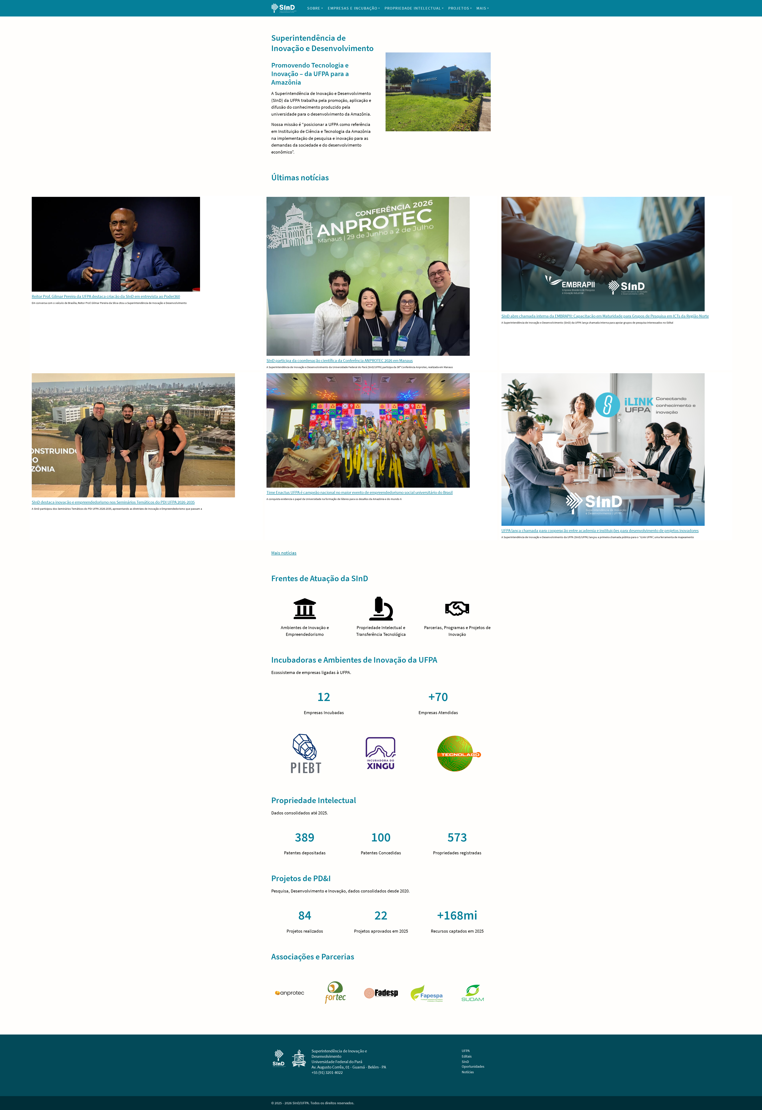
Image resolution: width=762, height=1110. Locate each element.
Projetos (458, 8)
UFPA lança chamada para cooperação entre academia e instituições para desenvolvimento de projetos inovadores (600, 530)
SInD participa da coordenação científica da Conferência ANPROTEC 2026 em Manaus (340, 360)
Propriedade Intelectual (413, 8)
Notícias (468, 1072)
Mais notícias (283, 553)
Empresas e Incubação (352, 8)
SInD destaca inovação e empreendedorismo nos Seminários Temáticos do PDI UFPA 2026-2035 (113, 502)
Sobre (314, 8)
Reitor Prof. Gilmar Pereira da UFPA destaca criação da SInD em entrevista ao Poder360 (106, 296)
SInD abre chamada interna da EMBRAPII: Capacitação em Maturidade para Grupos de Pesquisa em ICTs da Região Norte (605, 316)
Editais (467, 1056)
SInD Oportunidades (473, 1064)
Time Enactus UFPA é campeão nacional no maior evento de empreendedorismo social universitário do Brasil (360, 492)
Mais (481, 8)
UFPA (466, 1050)
